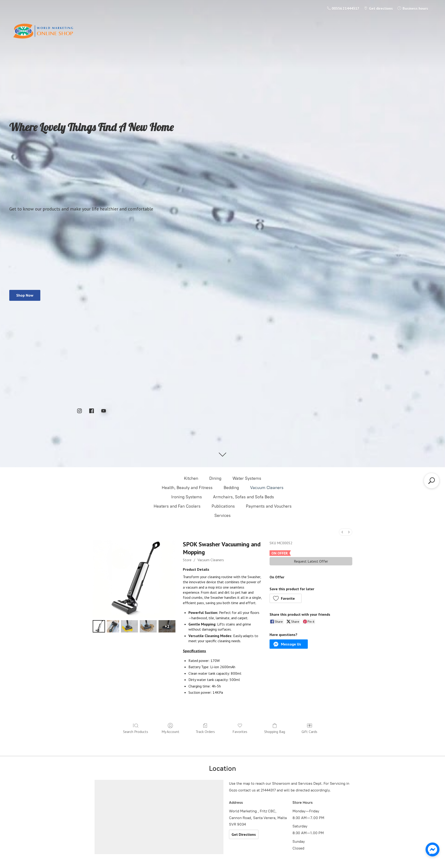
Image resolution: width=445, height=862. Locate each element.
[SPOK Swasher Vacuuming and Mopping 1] (113, 626)
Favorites (239, 731)
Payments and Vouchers (269, 506)
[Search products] (431, 480)
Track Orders (205, 731)
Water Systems (246, 478)
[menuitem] (342, 532)
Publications (223, 506)
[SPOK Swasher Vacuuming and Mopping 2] (129, 626)
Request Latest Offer (311, 561)
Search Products (135, 731)
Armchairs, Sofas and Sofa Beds (243, 496)
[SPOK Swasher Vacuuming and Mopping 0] (99, 626)
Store (187, 559)
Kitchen (191, 478)
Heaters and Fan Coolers (177, 506)
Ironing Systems (186, 496)
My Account (170, 731)
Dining (215, 478)
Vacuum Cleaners (266, 487)
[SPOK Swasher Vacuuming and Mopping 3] (148, 626)
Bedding (231, 487)
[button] (286, 598)
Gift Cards (309, 731)
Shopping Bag (274, 731)
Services (222, 515)
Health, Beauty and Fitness (187, 487)
